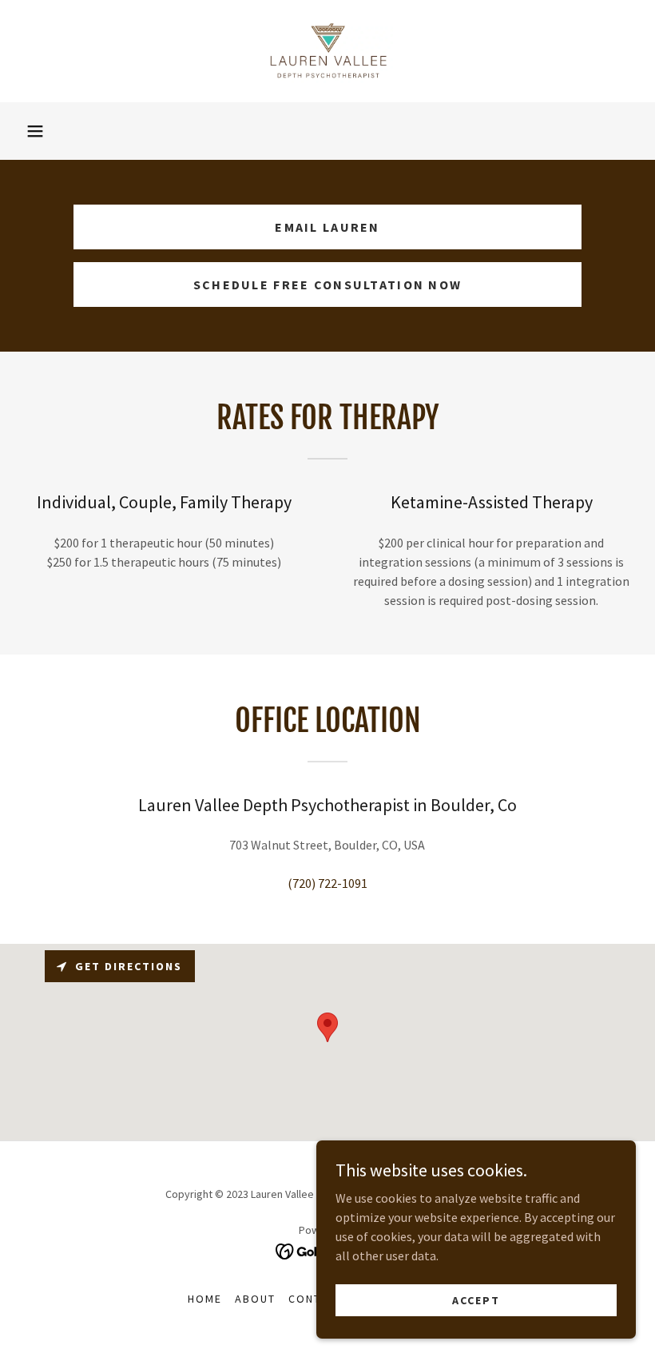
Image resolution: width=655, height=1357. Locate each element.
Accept (476, 1299)
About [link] (255, 1298)
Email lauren (327, 227)
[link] (327, 51)
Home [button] (205, 1298)
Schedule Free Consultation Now (327, 284)
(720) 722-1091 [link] (327, 883)
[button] (35, 131)
